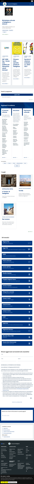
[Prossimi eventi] (32, 95)
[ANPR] (29, 255)
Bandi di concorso (11, 465)
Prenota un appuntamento (28, 464)
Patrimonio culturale (27, 111)
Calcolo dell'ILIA (7, 267)
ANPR (4, 254)
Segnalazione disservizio (21, 465)
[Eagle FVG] (29, 249)
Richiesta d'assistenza (21, 463)
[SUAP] (29, 318)
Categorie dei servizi (12, 446)
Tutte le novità (5, 34)
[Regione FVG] (29, 243)
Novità (27, 446)
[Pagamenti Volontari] (29, 330)
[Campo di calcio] (29, 299)
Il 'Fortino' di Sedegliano (6, 192)
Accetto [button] (2, 482)
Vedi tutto (30, 99)
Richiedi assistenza (7, 430)
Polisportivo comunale (8, 292)
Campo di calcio (7, 298)
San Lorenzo (6, 219)
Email (2, 354)
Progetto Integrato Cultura (9, 279)
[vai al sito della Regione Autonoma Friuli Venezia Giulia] (2, 1)
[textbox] (16, 415)
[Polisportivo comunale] (29, 293)
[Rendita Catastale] (29, 274)
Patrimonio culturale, (5, 188)
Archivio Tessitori (7, 286)
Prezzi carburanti (7, 260)
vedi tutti (17, 165)
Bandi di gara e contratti (12, 464)
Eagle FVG (5, 248)
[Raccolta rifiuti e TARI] (29, 337)
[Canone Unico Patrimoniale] (29, 343)
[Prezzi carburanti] (29, 261)
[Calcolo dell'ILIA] (29, 268)
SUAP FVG (5, 323)
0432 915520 (9, 431)
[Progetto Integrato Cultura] (29, 280)
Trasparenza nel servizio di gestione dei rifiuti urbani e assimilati (21, 467)
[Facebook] (26, 471)
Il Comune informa (5, 56)
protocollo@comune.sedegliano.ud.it (6, 469)
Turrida (21, 190)
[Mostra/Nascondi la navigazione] (1, 3)
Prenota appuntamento (7, 433)
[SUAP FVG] (29, 324)
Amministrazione (3, 446)
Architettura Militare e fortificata (7, 189)
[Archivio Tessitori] (29, 286)
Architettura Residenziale (26, 188)
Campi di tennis (6, 304)
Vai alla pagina (5, 83)
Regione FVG (6, 242)
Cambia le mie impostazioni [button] (12, 482)
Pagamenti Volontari (8, 329)
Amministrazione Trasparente (12, 461)
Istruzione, (26, 56)
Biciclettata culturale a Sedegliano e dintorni (8, 22)
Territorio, (11, 188)
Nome (2, 358)
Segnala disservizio (7, 436)
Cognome (19, 358)
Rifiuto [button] (6, 482)
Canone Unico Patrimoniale (9, 342)
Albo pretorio (11, 466)
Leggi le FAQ (6, 428)
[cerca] (32, 3)
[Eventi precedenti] (2, 95)
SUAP (4, 317)
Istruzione (16, 110)
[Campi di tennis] (29, 305)
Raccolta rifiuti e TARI (8, 336)
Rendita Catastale (7, 273)
